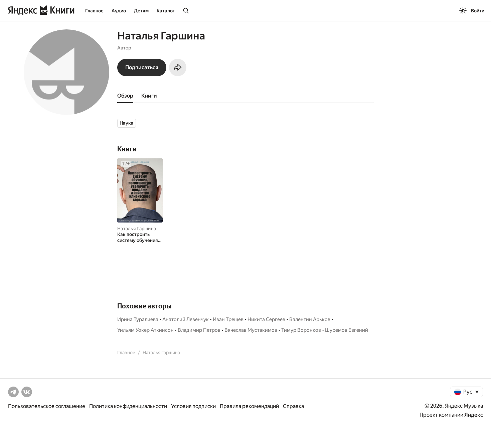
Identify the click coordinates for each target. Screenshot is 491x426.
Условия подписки (193, 406)
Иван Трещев (228, 319)
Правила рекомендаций (249, 406)
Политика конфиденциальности (128, 406)
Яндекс (473, 415)
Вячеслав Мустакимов (250, 330)
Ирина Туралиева (137, 319)
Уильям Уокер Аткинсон (145, 330)
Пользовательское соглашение (46, 406)
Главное (94, 10)
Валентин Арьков (309, 319)
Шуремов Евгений (346, 330)
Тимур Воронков (301, 330)
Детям (141, 10)
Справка (293, 406)
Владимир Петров (199, 330)
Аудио (119, 10)
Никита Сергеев (266, 319)
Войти (477, 10)
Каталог (166, 10)
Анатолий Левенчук (185, 319)
